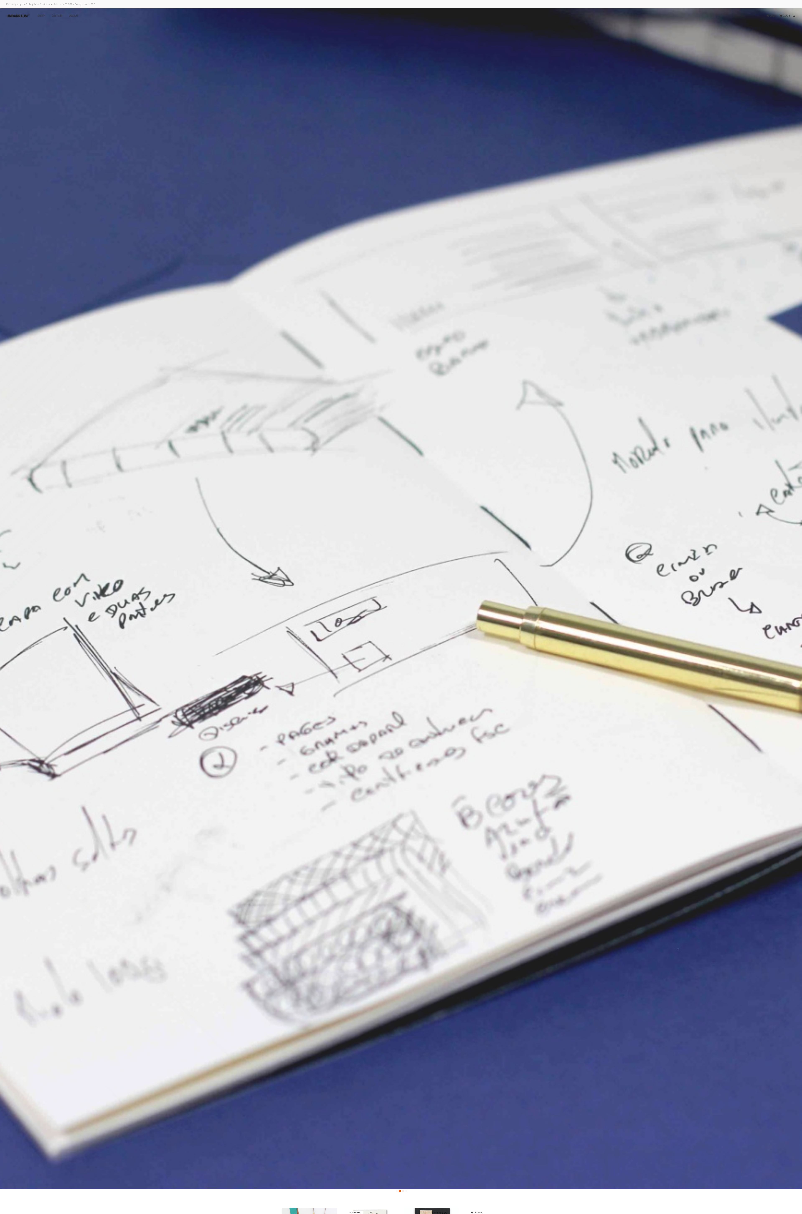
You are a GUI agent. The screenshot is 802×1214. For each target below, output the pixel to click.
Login (773, 15)
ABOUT (73, 16)
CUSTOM (57, 16)
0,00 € (786, 15)
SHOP (41, 16)
